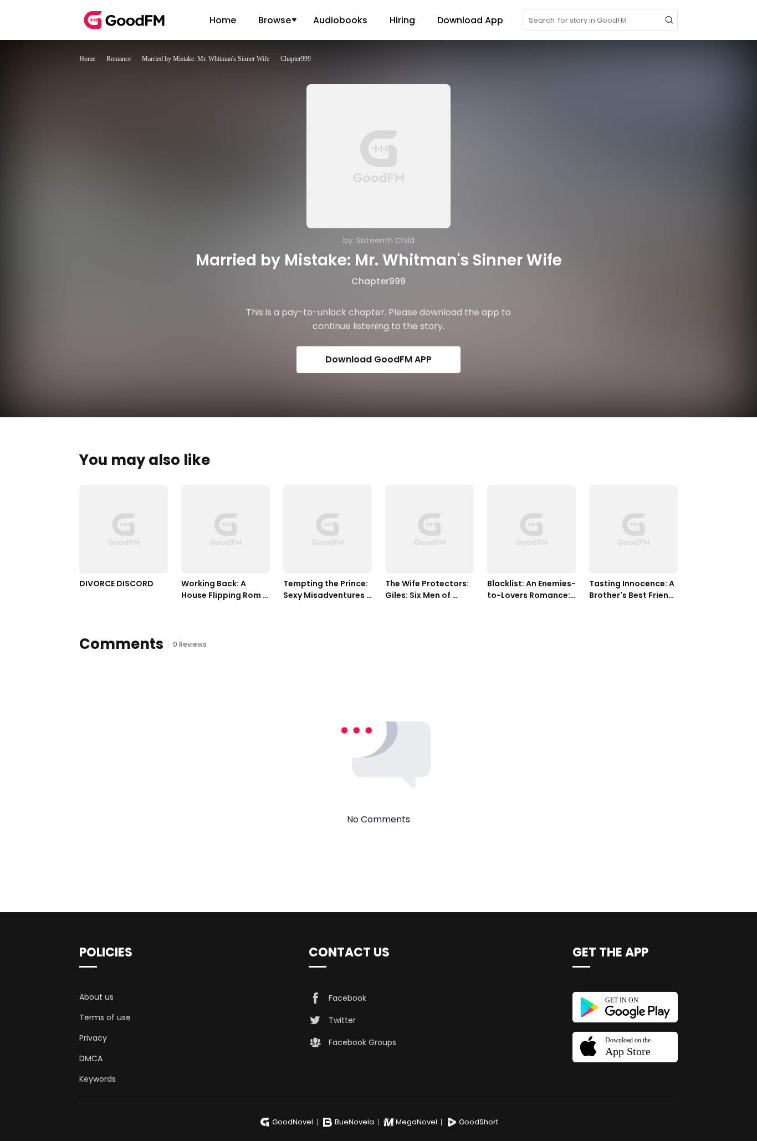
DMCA (91, 1058)
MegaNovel (416, 1122)
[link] (87, 59)
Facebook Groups (362, 1042)
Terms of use (105, 1017)
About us (96, 996)
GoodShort (478, 1122)
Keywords (97, 1078)
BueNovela (354, 1122)
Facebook (347, 998)
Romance (118, 59)
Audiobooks (340, 20)
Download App (470, 20)
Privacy (93, 1037)
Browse (274, 20)
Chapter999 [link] (295, 59)
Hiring (402, 20)
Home (222, 20)
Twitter (342, 1020)
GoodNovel (292, 1122)
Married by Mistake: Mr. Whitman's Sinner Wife (205, 59)
